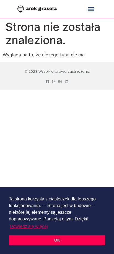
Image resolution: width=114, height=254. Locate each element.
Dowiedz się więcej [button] (29, 226)
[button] (91, 9)
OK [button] (57, 240)
